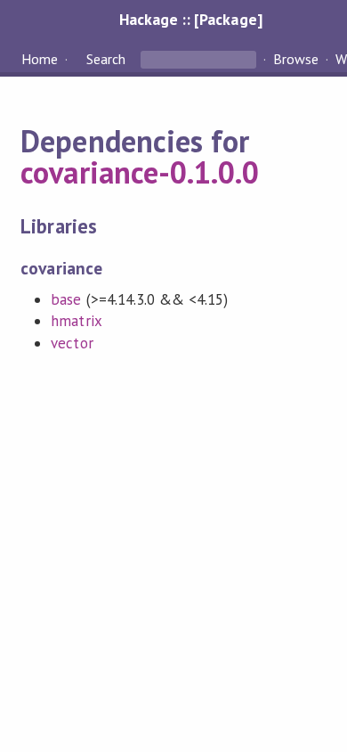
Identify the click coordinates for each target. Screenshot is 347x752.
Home (39, 59)
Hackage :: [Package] (190, 19)
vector (72, 343)
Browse (296, 59)
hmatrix (76, 321)
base (66, 299)
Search (105, 59)
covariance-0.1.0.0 (139, 172)
